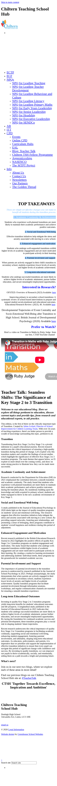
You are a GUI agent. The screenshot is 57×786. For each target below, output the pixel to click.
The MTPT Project (23, 165)
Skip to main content (10, 2)
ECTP (10, 72)
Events (16, 136)
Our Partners (20, 183)
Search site (6, 763)
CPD (10, 133)
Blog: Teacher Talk (23, 151)
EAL (15, 147)
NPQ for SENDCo (23, 122)
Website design (7, 734)
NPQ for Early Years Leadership (32, 108)
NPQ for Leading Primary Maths (32, 104)
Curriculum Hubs (22, 144)
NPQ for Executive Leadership (31, 119)
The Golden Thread (24, 186)
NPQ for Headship (23, 115)
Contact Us (19, 176)
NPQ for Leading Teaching (28, 83)
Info (9, 169)
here (54, 292)
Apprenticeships (22, 158)
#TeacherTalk (29, 678)
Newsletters (19, 179)
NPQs (10, 79)
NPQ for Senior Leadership (29, 111)
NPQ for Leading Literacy (28, 101)
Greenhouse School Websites (30, 734)
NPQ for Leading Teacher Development (28, 88)
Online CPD (19, 140)
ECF (9, 76)
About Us (18, 172)
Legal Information (16, 729)
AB (9, 126)
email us (4, 725)
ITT (9, 129)
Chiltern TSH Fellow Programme (32, 154)
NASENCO (19, 161)
